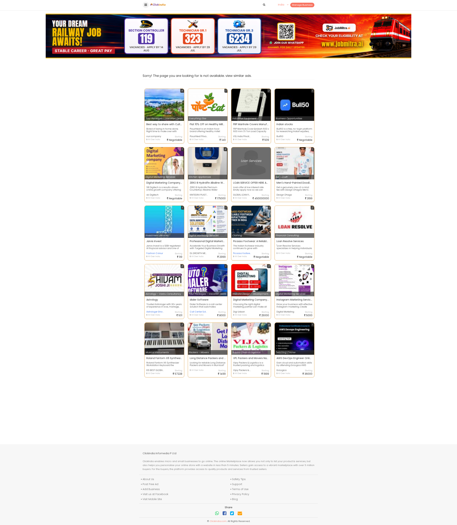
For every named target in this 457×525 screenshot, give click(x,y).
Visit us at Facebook (155, 494)
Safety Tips (239, 479)
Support (237, 484)
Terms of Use (240, 489)
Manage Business (302, 5)
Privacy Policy (240, 494)
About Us (148, 479)
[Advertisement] (228, 409)
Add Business (151, 489)
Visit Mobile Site (152, 499)
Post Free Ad (150, 484)
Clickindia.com (218, 521)
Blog (235, 499)
